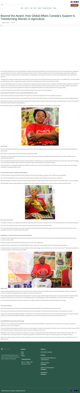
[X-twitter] (76, 2)
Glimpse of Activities (47, 8)
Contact (54, 8)
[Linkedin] (74, 2)
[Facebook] (71, 2)
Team (31, 8)
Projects (39, 8)
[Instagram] (73, 2)
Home (22, 8)
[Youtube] (78, 2)
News (35, 8)
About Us (27, 8)
